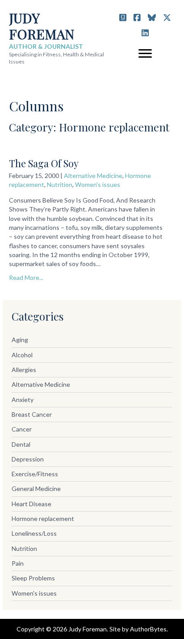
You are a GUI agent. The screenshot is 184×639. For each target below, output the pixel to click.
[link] (92, 340)
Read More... (26, 277)
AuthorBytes (148, 629)
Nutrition (59, 184)
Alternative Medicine (93, 175)
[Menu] (145, 53)
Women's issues (97, 184)
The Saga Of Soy (44, 163)
